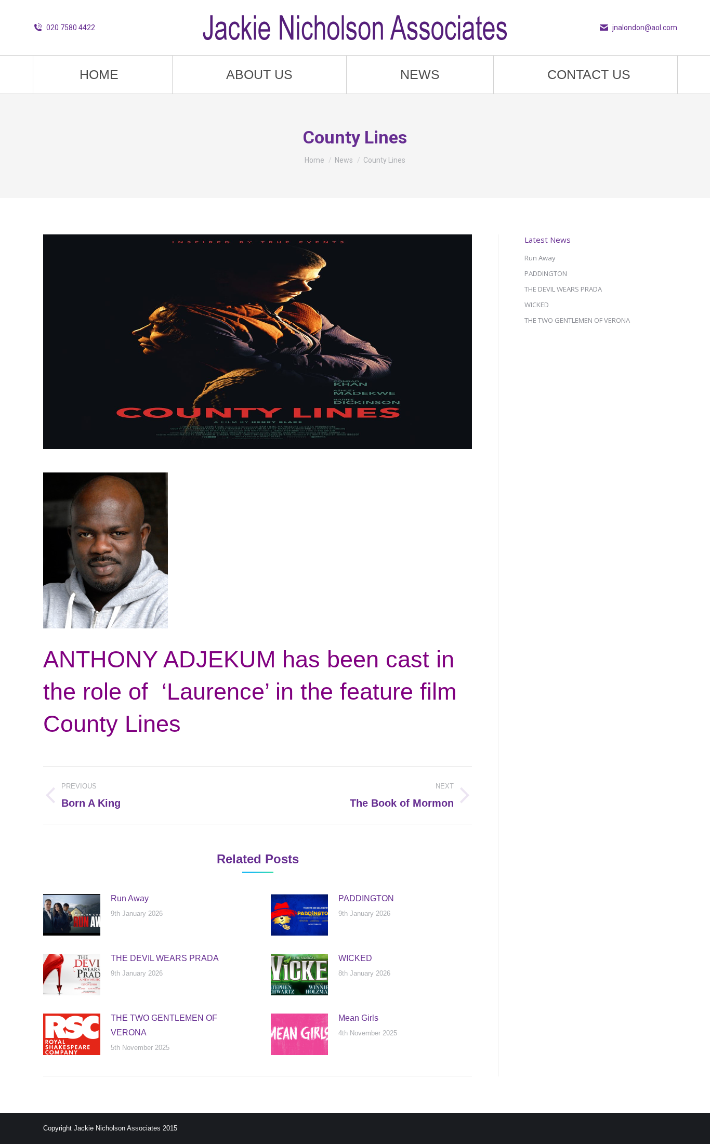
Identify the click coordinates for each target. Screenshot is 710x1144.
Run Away (130, 898)
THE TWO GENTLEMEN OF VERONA (164, 1025)
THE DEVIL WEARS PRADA (165, 958)
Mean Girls (358, 1018)
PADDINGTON (366, 898)
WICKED (355, 958)
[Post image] (71, 915)
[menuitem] (99, 74)
